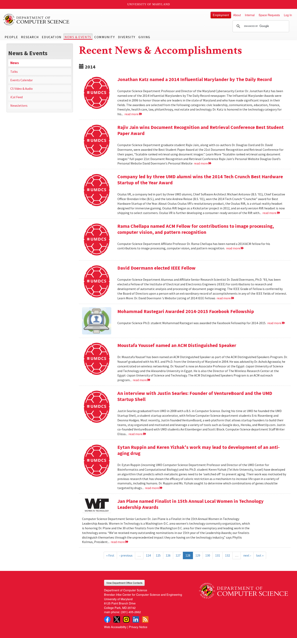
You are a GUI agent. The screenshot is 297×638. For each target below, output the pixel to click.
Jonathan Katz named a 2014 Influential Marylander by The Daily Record (194, 79)
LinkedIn (136, 619)
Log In (288, 15)
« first (110, 555)
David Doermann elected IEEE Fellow (156, 268)
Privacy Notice (138, 627)
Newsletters (18, 105)
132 (227, 555)
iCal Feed (16, 97)
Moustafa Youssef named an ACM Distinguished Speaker (176, 345)
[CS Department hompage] (243, 589)
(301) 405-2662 (131, 612)
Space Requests (269, 15)
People (11, 37)
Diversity (126, 37)
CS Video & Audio (21, 88)
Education (51, 37)
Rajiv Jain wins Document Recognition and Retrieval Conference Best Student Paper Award (200, 130)
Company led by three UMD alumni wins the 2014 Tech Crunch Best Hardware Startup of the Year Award (200, 179)
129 (197, 555)
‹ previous (126, 555)
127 (178, 555)
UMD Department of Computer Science (36, 19)
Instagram (126, 619)
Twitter (117, 619)
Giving (144, 37)
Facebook (107, 619)
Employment (221, 15)
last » (259, 555)
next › (247, 555)
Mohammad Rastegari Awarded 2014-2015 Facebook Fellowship (185, 311)
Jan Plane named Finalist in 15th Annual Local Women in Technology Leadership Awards (190, 504)
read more (131, 114)
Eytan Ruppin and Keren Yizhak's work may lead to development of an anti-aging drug (198, 450)
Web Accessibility (115, 627)
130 (207, 555)
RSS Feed (145, 619)
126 (168, 555)
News (14, 63)
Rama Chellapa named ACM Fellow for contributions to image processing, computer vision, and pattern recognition (195, 229)
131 (217, 555)
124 (148, 555)
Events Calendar (21, 80)
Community (104, 37)
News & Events (78, 37)
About (237, 15)
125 (158, 555)
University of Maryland (148, 4)
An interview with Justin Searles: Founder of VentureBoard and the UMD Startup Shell (194, 396)
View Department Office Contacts (124, 582)
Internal (250, 15)
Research (30, 37)
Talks (14, 72)
